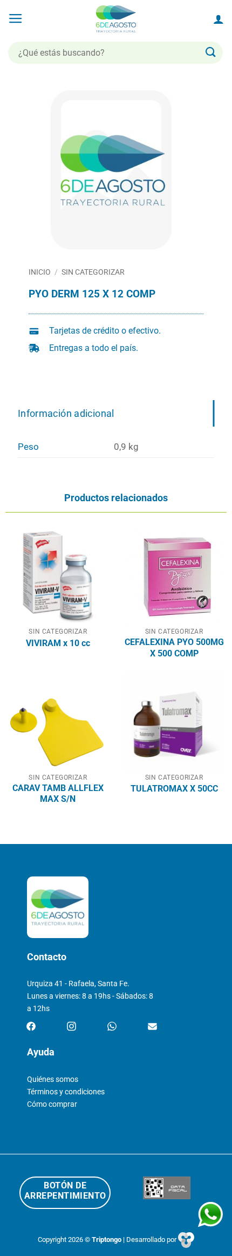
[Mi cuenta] (218, 19)
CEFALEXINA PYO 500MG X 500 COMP (174, 647)
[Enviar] (211, 52)
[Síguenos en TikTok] (112, 1026)
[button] (15, 19)
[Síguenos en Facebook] (31, 1026)
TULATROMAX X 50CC (174, 788)
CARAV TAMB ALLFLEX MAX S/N (58, 793)
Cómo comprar (52, 1104)
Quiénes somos (52, 1079)
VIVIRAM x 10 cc (58, 643)
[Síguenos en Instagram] (71, 1026)
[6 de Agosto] (116, 19)
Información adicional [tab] (66, 413)
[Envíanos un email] (152, 1026)
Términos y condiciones (66, 1091)
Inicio (40, 272)
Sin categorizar (93, 272)
